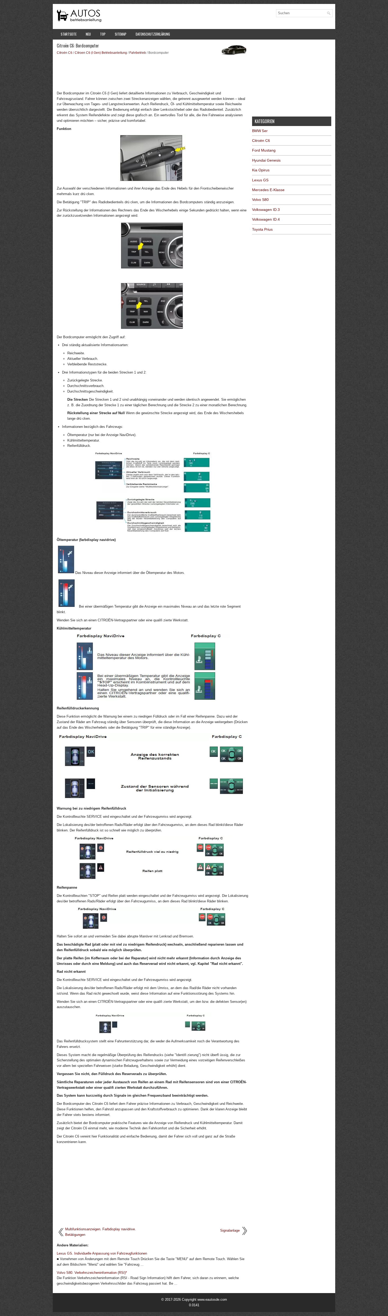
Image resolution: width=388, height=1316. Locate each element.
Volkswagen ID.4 (266, 219)
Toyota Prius (262, 229)
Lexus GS (260, 180)
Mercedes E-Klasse (268, 190)
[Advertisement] (152, 72)
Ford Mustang (264, 150)
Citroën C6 (64, 53)
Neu (88, 34)
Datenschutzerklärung (153, 34)
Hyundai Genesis (266, 160)
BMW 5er (260, 131)
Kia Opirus (260, 170)
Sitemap (120, 34)
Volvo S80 (260, 199)
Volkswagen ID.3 (266, 209)
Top (103, 34)
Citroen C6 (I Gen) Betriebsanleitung (101, 53)
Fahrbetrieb (137, 53)
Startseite (69, 34)
